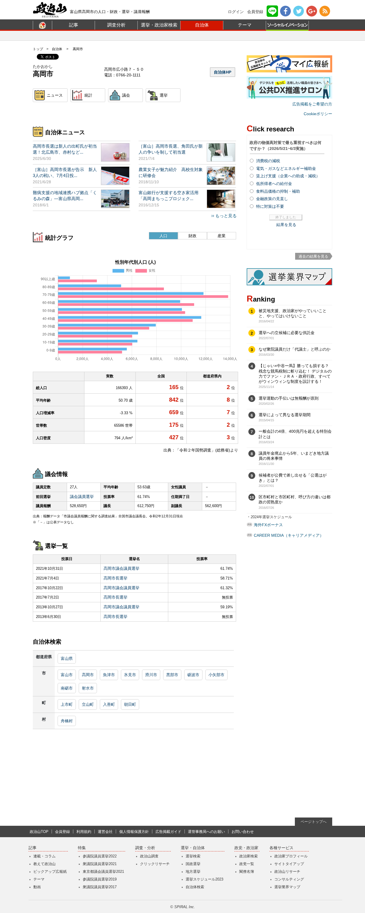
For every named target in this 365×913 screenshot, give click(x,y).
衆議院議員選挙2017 (100, 887)
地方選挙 (193, 871)
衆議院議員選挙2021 (100, 864)
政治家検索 (248, 856)
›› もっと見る (224, 215)
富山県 (67, 658)
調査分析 (116, 25)
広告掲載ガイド (168, 831)
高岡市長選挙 (115, 578)
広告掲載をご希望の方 (312, 104)
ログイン (236, 11)
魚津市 (109, 674)
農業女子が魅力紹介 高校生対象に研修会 (171, 172)
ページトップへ (314, 822)
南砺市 (67, 688)
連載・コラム (44, 856)
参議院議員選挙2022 (100, 856)
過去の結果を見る (313, 256)
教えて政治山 (44, 864)
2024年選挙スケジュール (271, 517)
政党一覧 (246, 864)
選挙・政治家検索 (159, 25)
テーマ (245, 25)
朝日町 (130, 704)
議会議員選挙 (82, 496)
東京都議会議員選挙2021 (103, 871)
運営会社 (105, 831)
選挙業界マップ (287, 887)
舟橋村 (67, 721)
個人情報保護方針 (134, 831)
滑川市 (151, 674)
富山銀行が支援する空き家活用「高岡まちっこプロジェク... (168, 195)
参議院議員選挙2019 (100, 879)
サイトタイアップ (289, 864)
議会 (126, 95)
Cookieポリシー (318, 113)
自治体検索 (195, 887)
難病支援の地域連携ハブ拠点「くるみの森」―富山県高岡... (65, 195)
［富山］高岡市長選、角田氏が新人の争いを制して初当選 (171, 149)
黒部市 (172, 674)
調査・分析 (145, 848)
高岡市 (88, 674)
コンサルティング (289, 879)
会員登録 (255, 11)
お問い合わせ (243, 831)
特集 (82, 848)
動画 (37, 887)
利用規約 (83, 831)
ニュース (55, 95)
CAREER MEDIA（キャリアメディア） (289, 535)
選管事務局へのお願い (206, 831)
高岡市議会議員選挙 (121, 568)
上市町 (67, 704)
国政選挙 (193, 864)
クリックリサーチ (155, 864)
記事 (73, 25)
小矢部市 (216, 674)
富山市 (67, 674)
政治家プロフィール (291, 856)
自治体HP (222, 72)
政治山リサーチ (287, 871)
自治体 (202, 25)
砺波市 (193, 674)
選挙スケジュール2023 (204, 879)
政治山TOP (39, 831)
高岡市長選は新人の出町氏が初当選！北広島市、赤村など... (65, 149)
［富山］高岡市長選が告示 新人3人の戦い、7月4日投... (65, 172)
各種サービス (281, 848)
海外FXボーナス (268, 524)
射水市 (88, 688)
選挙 (164, 95)
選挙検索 (193, 856)
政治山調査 (149, 856)
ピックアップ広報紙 (50, 871)
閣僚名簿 (246, 871)
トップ (38, 49)
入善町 (109, 704)
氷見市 (130, 674)
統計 (88, 95)
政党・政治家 (246, 848)
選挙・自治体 (193, 848)
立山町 (88, 704)
